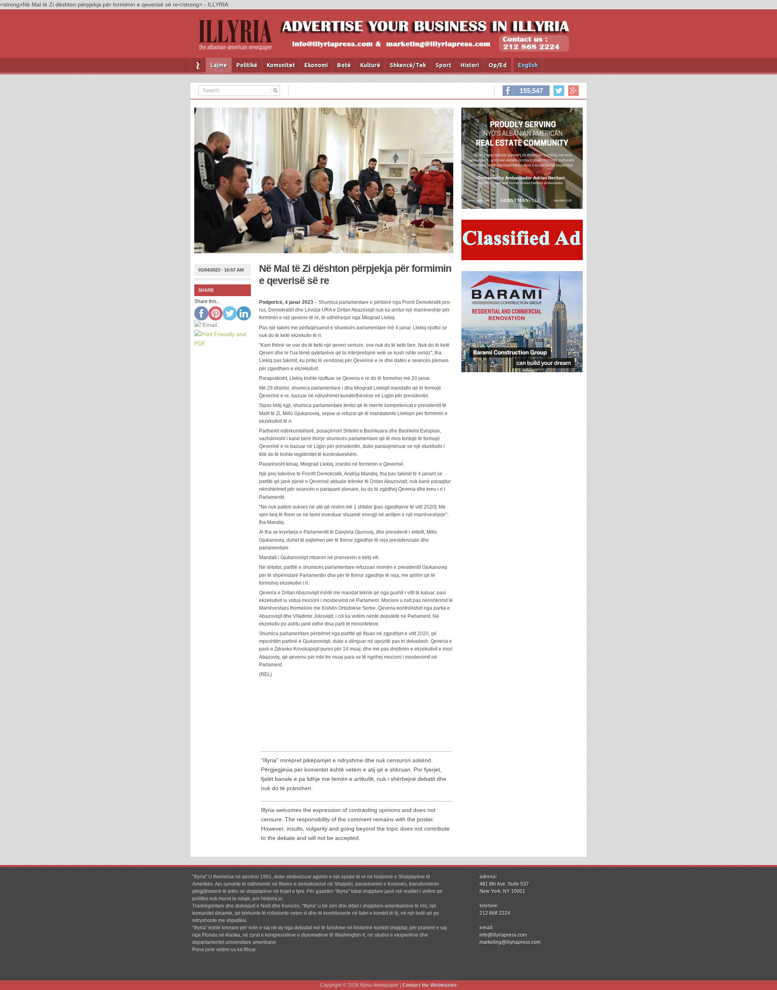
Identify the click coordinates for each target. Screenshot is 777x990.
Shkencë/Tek (408, 65)
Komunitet (281, 65)
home (198, 65)
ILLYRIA (238, 38)
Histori (470, 65)
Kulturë (370, 65)
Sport (443, 65)
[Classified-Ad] (522, 258)
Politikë (246, 65)
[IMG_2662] (522, 207)
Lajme (218, 65)
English (528, 65)
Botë (344, 65)
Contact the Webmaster (429, 985)
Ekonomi (316, 65)
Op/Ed (497, 65)
